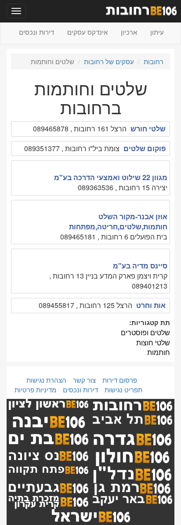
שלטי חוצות (153, 342)
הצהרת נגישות (46, 379)
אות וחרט (151, 305)
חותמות (158, 352)
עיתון (157, 31)
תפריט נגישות (123, 389)
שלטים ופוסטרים (145, 332)
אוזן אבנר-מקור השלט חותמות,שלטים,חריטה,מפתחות (118, 221)
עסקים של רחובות (109, 61)
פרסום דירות (119, 379)
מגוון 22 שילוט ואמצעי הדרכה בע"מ (110, 177)
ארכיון (129, 31)
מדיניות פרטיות (35, 389)
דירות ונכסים (36, 31)
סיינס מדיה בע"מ (140, 266)
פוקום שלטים (144, 148)
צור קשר (84, 379)
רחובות (153, 61)
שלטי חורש (148, 128)
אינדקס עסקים (87, 31)
